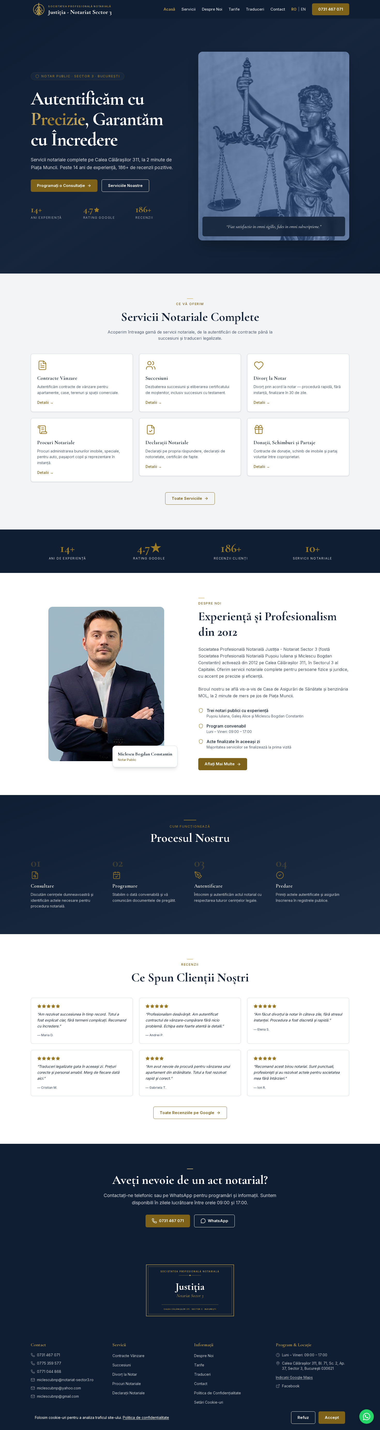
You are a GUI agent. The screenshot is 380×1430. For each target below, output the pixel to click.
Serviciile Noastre (125, 185)
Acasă (169, 9)
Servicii (188, 9)
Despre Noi (212, 9)
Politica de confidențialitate (146, 1417)
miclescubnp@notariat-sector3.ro (65, 1380)
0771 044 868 (49, 1371)
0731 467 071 (330, 9)
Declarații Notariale (128, 1393)
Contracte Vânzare (128, 1355)
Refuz (303, 1417)
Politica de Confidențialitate (217, 1393)
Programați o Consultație (61, 185)
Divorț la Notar (124, 1374)
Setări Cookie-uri (208, 1402)
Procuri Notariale (126, 1383)
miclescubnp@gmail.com (58, 1396)
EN (303, 9)
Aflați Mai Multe (219, 763)
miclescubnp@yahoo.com (59, 1388)
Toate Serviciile (187, 498)
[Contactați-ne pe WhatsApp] (366, 1416)
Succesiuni (121, 1365)
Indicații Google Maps (294, 1377)
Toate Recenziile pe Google (187, 1112)
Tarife (234, 9)
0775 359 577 (49, 1363)
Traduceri (255, 9)
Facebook (291, 1386)
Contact (277, 9)
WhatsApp (218, 1220)
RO (294, 9)
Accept (332, 1417)
